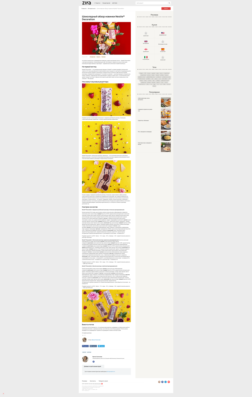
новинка (141, 80)
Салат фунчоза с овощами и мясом (145, 143)
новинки (84, 352)
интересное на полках (166, 76)
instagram (141, 73)
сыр (151, 84)
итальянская (146, 59)
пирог (154, 80)
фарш (164, 84)
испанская (162, 51)
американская (162, 35)
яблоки (154, 86)
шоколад (89, 352)
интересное (158, 76)
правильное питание (165, 80)
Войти (166, 8)
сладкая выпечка (141, 84)
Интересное (91, 8)
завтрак (157, 75)
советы (147, 84)
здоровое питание (141, 76)
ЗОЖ (145, 73)
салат (162, 82)
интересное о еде (141, 78)
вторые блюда (143, 75)
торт (158, 84)
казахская (162, 60)
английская (146, 43)
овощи (145, 80)
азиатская (145, 35)
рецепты (158, 82)
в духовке (153, 73)
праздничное (143, 82)
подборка (158, 80)
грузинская (146, 51)
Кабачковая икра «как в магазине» (144, 98)
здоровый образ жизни (150, 76)
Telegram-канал (103, 381)
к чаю (160, 78)
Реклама (103, 56)
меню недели (164, 78)
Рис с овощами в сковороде (145, 131)
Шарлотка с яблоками (143, 120)
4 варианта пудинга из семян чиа (145, 110)
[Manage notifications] (3, 394)
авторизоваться (111, 371)
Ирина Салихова (96, 340)
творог (154, 84)
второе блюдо (166, 73)
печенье (149, 80)
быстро (148, 73)
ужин (161, 84)
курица (156, 78)
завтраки (162, 75)
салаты (166, 82)
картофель (148, 78)
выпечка (148, 75)
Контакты (93, 381)
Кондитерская (106, 3)
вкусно (161, 73)
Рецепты (97, 3)
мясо (169, 78)
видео (157, 73)
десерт (153, 75)
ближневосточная (162, 44)
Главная (83, 8)
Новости (98, 56)
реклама (149, 82)
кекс (152, 78)
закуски (166, 75)
